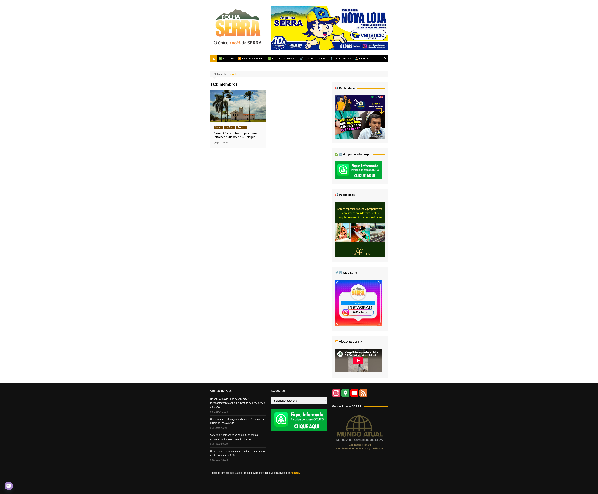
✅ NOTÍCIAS (227, 58)
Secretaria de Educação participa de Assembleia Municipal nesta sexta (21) (237, 421)
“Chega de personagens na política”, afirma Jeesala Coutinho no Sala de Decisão (234, 437)
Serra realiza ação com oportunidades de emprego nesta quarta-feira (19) (238, 453)
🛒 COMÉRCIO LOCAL (313, 58)
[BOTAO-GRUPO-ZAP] (299, 419)
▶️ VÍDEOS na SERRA (251, 58)
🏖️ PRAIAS (361, 58)
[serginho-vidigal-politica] (360, 116)
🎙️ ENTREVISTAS (340, 58)
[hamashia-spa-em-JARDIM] (360, 229)
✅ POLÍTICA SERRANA (282, 58)
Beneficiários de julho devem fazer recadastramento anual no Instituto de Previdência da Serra (238, 403)
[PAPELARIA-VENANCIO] (329, 28)
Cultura (218, 127)
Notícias (229, 127)
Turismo (241, 127)
